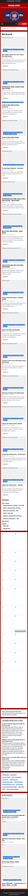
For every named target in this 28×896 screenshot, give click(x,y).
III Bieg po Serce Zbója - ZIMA (16, 193)
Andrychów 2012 (6, 528)
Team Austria (21, 787)
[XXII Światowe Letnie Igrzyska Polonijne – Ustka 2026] (14, 829)
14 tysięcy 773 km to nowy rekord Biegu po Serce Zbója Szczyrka (14, 351)
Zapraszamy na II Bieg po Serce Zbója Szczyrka (14, 383)
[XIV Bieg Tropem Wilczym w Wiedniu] (14, 852)
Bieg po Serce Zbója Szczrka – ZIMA (10, 510)
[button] (2, 24)
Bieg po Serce (13, 775)
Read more (6, 66)
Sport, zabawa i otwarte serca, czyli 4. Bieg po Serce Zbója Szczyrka (14, 45)
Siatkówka (4, 524)
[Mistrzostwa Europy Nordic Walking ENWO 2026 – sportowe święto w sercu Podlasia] (14, 806)
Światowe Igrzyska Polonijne (12, 789)
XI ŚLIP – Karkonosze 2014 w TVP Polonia (12, 508)
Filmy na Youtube (5, 503)
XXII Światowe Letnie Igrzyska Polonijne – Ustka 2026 (13, 839)
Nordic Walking (17, 810)
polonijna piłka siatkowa (8, 782)
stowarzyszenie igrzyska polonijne (10, 787)
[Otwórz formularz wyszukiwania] (16, 24)
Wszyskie (5, 51)
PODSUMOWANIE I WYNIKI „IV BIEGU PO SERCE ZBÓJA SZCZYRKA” (14, 77)
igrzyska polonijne (6, 777)
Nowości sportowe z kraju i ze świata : (14, 720)
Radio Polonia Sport (18, 782)
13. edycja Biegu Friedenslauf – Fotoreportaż (14, 158)
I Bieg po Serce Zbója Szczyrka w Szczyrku (14, 414)
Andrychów (5, 260)
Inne (12, 132)
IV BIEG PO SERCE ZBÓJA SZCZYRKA (14, 128)
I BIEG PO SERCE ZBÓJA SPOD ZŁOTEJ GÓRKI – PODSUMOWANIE (14, 255)
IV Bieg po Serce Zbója (15, 49)
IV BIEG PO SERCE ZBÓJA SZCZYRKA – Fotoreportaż (11, 106)
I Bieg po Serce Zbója (20, 260)
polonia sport (5, 779)
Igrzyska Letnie (6, 833)
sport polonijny (19, 784)
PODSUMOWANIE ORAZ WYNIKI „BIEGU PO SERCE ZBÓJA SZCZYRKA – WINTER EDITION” (14, 189)
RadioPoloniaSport (12, 879)
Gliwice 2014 (6, 526)
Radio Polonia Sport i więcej (9, 784)
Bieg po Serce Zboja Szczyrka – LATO (11, 518)
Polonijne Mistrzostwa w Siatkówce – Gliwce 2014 (13, 505)
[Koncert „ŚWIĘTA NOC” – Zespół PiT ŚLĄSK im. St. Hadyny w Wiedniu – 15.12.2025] (14, 874)
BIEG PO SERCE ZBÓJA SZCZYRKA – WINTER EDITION (14, 221)
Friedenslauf (13, 164)
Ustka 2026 (18, 833)
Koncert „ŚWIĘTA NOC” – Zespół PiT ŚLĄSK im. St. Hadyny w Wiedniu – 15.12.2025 (14, 884)
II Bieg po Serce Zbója (15, 292)
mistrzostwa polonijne (16, 777)
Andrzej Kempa (6, 775)
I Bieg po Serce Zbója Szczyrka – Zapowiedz (14, 475)
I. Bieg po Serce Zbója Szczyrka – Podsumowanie (14, 445)
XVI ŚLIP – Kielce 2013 (8, 513)
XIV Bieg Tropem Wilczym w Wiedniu (10, 862)
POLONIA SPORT (14, 5)
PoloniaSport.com (13, 779)
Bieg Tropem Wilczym (7, 856)
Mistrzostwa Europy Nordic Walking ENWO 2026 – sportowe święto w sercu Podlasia (14, 816)
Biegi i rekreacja (6, 49)
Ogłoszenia (5, 134)
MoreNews (22, 893)
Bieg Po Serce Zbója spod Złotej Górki (14, 320)
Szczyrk (21, 49)
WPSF (4, 789)
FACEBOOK (24, 24)
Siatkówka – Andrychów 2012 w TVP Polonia (12, 516)
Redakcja (4, 57)
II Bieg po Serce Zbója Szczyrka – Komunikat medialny (14, 288)
